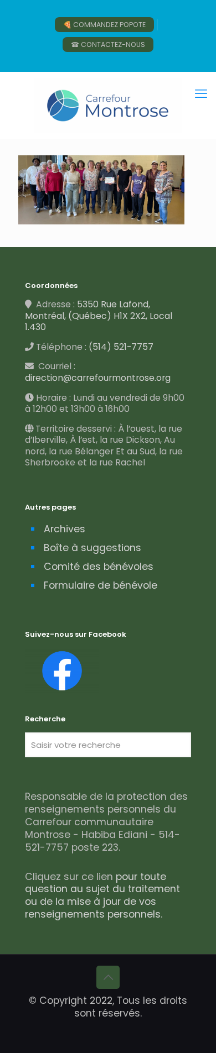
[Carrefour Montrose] (108, 105)
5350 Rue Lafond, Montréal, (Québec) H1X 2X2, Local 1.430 (98, 315)
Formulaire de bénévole (100, 585)
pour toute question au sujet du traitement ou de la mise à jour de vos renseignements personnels (102, 895)
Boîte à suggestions (92, 547)
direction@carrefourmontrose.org (98, 377)
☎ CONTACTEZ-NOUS (108, 44)
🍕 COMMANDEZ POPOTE (104, 24)
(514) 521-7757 (121, 346)
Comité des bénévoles (98, 566)
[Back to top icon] (108, 977)
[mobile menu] (201, 94)
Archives (64, 529)
